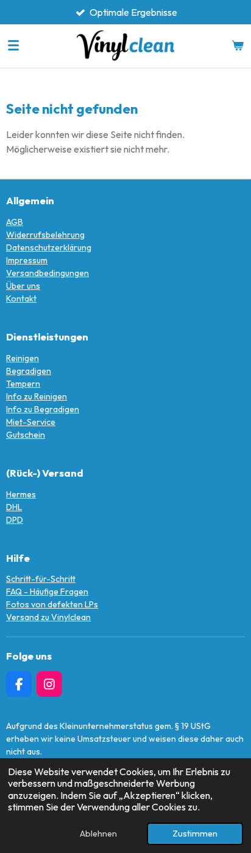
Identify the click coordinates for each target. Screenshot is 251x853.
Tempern (23, 383)
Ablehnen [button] (98, 833)
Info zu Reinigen (36, 396)
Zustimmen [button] (194, 833)
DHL (14, 507)
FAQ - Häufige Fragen (47, 591)
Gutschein (25, 434)
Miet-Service (30, 421)
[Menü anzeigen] (13, 45)
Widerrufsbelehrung (45, 234)
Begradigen (28, 370)
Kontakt (21, 298)
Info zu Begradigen (42, 409)
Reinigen (22, 358)
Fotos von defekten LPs (52, 604)
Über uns (23, 285)
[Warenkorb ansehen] (237, 45)
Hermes (21, 494)
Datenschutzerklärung (48, 247)
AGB (14, 221)
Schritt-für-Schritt (41, 578)
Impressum (27, 260)
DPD (14, 519)
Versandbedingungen (47, 273)
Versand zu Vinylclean (48, 617)
